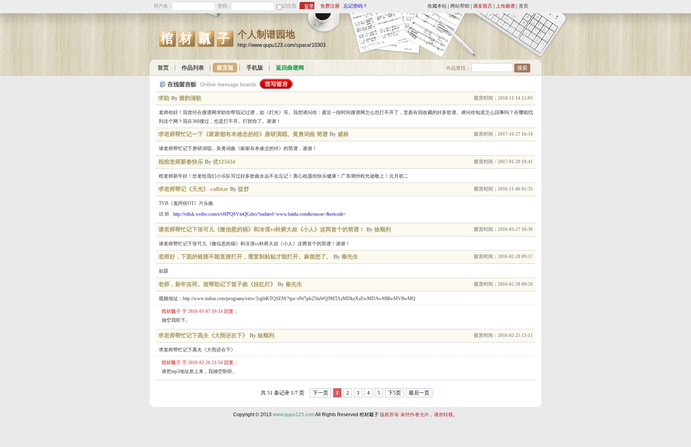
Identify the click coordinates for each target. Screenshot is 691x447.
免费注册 (330, 6)
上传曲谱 (505, 6)
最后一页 (419, 393)
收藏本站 (437, 6)
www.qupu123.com (293, 414)
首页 (523, 6)
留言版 (225, 68)
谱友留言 (482, 6)
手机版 (254, 68)
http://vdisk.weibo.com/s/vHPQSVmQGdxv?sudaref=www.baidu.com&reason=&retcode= (259, 214)
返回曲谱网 (290, 68)
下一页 (320, 393)
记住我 (289, 6)
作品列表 (193, 68)
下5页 (394, 393)
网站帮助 (459, 6)
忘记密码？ (355, 6)
